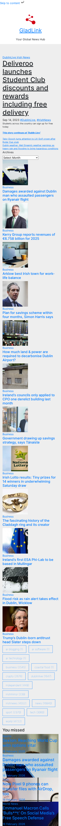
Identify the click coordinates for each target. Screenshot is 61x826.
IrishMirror (15, 694)
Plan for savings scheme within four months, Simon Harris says (28, 315)
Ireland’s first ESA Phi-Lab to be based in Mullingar (28, 562)
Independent (17, 685)
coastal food (44, 667)
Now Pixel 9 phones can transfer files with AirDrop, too (28, 788)
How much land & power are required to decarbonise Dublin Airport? (28, 356)
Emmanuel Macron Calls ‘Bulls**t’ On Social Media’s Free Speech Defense (29, 813)
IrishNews (16, 703)
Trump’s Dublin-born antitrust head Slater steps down (26, 640)
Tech (37, 712)
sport (13, 712)
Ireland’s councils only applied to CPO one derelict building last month (29, 399)
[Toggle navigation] (32, 50)
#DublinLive (27, 120)
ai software (40, 649)
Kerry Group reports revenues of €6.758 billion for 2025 (29, 236)
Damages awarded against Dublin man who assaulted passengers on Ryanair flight (30, 195)
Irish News (23, 57)
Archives (8, 152)
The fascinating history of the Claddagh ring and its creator (26, 523)
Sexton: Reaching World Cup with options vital (30, 743)
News (43, 703)
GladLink (30, 30)
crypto (14, 676)
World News (10, 803)
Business (8, 187)
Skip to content (10, 3)
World (14, 721)
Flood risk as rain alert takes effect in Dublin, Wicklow (30, 601)
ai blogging (14, 649)
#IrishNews (44, 120)
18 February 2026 (14, 751)
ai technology (16, 658)
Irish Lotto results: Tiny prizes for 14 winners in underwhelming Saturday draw (29, 481)
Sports (7, 736)
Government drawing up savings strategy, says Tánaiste (29, 440)
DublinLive (10, 57)
